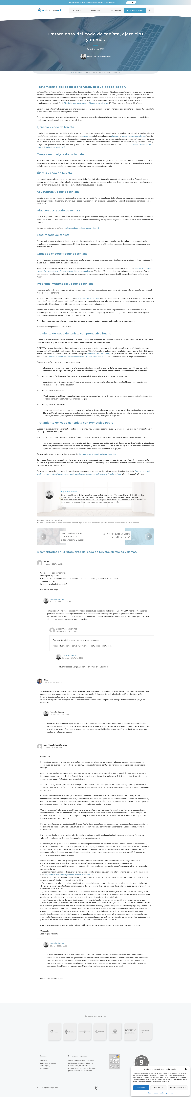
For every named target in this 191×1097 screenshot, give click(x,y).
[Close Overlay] (116, 514)
